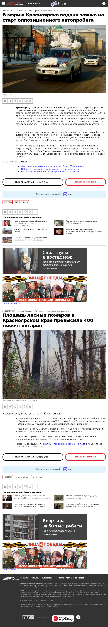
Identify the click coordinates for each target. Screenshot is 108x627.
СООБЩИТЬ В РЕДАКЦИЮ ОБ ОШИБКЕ (69, 578)
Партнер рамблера (43, 617)
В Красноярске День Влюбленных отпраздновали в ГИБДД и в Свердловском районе (84, 231)
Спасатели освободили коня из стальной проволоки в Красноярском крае (83, 505)
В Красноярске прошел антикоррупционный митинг (50, 171)
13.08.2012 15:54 (8, 11)
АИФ (10, 95)
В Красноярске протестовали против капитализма (49, 169)
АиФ (47, 107)
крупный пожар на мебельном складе (64, 444)
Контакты (24, 578)
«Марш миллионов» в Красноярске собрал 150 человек (51, 166)
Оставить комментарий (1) (85, 182)
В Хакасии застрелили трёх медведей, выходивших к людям (81, 497)
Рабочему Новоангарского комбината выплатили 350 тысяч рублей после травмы (32, 497)
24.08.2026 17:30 (9, 311)
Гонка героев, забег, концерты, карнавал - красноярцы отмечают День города (31, 239)
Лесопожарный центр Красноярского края (20, 400)
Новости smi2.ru (11, 303)
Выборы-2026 (47, 578)
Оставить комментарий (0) (86, 457)
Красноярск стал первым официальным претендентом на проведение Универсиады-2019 (30, 223)
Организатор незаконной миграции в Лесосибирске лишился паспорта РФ (29, 505)
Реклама (35, 578)
